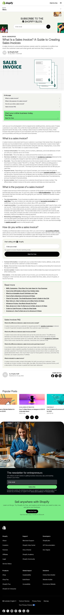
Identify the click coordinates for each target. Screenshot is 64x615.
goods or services (47, 326)
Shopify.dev (46, 540)
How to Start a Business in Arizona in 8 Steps (20, 296)
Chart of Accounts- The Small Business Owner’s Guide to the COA (27, 298)
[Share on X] (56, 375)
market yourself (11, 222)
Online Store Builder (49, 575)
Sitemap (46, 601)
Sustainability (27, 575)
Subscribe (32, 487)
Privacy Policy (50, 491)
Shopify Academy (28, 554)
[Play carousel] (32, 417)
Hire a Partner (27, 550)
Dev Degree (46, 550)
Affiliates (5, 554)
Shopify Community (29, 559)
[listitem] (32, 404)
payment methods (50, 172)
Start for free (53, 3)
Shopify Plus (6, 584)
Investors (5, 545)
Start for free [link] (32, 254)
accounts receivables (48, 201)
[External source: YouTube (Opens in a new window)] (11, 611)
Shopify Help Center (29, 545)
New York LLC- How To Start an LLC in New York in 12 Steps (25, 301)
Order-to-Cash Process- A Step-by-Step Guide (21, 308)
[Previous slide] (27, 417)
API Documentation (49, 545)
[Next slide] (36, 417)
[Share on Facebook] (52, 375)
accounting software (52, 231)
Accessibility (26, 584)
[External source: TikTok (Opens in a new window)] (19, 611)
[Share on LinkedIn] (60, 375)
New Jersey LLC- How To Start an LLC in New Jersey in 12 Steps (26, 306)
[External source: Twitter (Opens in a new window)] (7, 611)
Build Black (26, 579)
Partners (5, 550)
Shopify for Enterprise (9, 589)
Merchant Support (28, 540)
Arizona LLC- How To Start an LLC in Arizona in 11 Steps (24, 311)
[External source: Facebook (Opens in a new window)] (3, 611)
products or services (45, 157)
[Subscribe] (48, 27)
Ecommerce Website (49, 584)
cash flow (7, 201)
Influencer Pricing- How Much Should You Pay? (21, 303)
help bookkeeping (44, 192)
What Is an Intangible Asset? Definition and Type (21, 293)
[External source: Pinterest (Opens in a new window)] (27, 611)
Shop (4, 575)
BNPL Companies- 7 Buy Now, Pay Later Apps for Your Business (26, 288)
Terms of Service (24, 601)
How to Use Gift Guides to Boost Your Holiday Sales (22, 291)
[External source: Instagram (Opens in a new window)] (15, 611)
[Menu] (61, 3)
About (4, 540)
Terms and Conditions (36, 491)
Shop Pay (5, 579)
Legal (4, 559)
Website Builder (47, 579)
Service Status (7, 563)
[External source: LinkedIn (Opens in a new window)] (23, 611)
